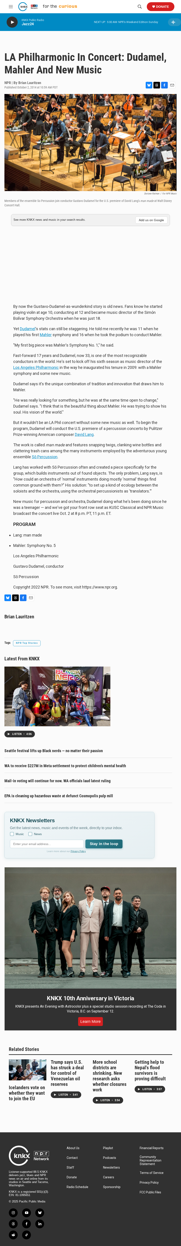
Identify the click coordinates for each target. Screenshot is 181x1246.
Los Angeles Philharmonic (36, 367)
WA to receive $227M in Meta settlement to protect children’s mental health (65, 765)
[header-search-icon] (140, 7)
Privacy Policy (78, 851)
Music (20, 834)
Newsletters (111, 1167)
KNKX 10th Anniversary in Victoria (90, 998)
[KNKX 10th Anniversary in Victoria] (90, 928)
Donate (162, 6)
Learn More (90, 1021)
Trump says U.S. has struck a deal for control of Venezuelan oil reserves (67, 1073)
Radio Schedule (77, 1187)
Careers (108, 1177)
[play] (12, 22)
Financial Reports (152, 1148)
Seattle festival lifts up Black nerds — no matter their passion (53, 750)
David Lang (84, 434)
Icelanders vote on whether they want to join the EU (27, 1093)
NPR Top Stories (27, 643)
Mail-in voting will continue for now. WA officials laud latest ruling (57, 780)
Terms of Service (152, 1173)
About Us (73, 1148)
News (38, 834)
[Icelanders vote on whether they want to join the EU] (27, 1069)
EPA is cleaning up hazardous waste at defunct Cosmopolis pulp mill (58, 796)
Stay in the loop (104, 844)
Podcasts (109, 1158)
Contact (72, 1158)
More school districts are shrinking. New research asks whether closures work (109, 1076)
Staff (70, 1167)
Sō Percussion (44, 456)
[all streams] (174, 22)
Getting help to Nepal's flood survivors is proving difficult (150, 1070)
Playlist (108, 1148)
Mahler (46, 334)
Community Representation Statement (150, 1160)
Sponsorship (112, 1187)
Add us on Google (151, 220)
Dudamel (27, 328)
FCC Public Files (150, 1192)
